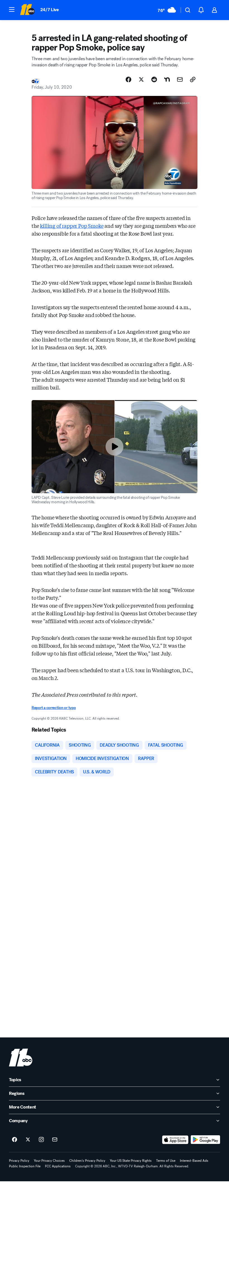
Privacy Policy (19, 1160)
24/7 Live (49, 10)
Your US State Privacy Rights (131, 1160)
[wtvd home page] (20, 1057)
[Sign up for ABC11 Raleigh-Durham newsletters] (54, 1139)
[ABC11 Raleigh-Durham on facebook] (14, 1139)
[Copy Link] (192, 79)
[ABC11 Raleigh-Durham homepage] (27, 10)
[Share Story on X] (141, 79)
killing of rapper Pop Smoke (71, 225)
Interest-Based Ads (194, 1160)
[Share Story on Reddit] (154, 79)
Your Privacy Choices (49, 1160)
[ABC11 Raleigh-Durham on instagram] (41, 1139)
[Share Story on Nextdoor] (167, 79)
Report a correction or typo (54, 707)
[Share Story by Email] (180, 79)
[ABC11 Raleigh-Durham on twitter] (28, 1139)
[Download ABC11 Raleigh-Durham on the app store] (175, 1139)
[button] (12, 9)
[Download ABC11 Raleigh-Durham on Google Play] (205, 1139)
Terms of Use (165, 1160)
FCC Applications (58, 1166)
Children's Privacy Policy (87, 1160)
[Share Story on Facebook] (128, 79)
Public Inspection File (24, 1166)
